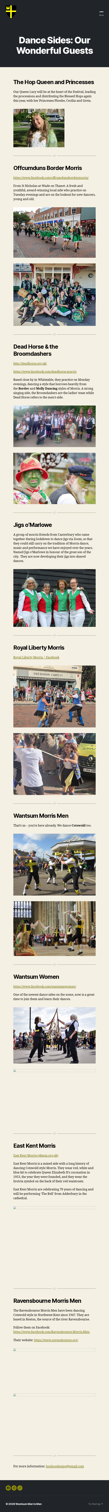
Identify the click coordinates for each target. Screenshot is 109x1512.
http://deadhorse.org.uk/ (30, 364)
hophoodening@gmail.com (65, 1466)
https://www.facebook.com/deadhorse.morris (44, 372)
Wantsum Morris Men (28, 1503)
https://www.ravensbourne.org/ (56, 1340)
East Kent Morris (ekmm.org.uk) (35, 1156)
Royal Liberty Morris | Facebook (36, 657)
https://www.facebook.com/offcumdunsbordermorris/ (51, 178)
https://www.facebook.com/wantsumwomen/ (44, 987)
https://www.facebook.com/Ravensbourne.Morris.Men (51, 1332)
